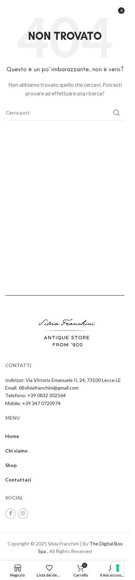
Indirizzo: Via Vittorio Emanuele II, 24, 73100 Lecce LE (63, 380)
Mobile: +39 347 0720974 (33, 403)
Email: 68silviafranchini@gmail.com (42, 388)
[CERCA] (117, 113)
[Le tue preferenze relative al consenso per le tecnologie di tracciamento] (117, 567)
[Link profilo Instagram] (23, 513)
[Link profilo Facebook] (10, 513)
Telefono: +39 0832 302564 (35, 395)
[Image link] (65, 332)
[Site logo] (65, 10)
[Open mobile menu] (9, 10)
